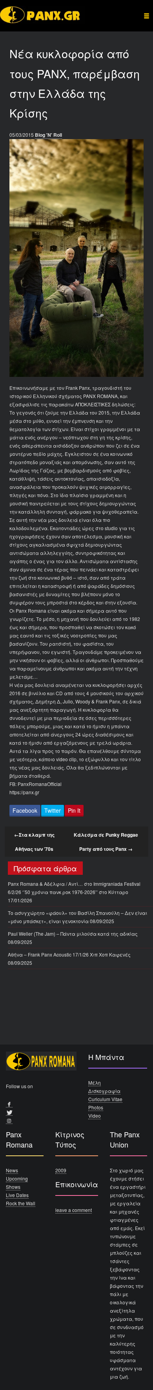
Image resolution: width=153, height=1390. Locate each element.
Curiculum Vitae (105, 1099)
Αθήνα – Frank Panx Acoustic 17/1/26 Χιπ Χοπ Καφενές (69, 954)
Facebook (25, 810)
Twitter (52, 810)
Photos (95, 1107)
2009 (60, 1170)
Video (94, 1115)
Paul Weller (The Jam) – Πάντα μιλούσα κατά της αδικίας (73, 933)
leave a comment (73, 1209)
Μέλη (94, 1082)
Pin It (74, 810)
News (12, 1170)
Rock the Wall (20, 1203)
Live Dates (17, 1195)
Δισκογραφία (104, 1090)
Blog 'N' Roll (48, 134)
